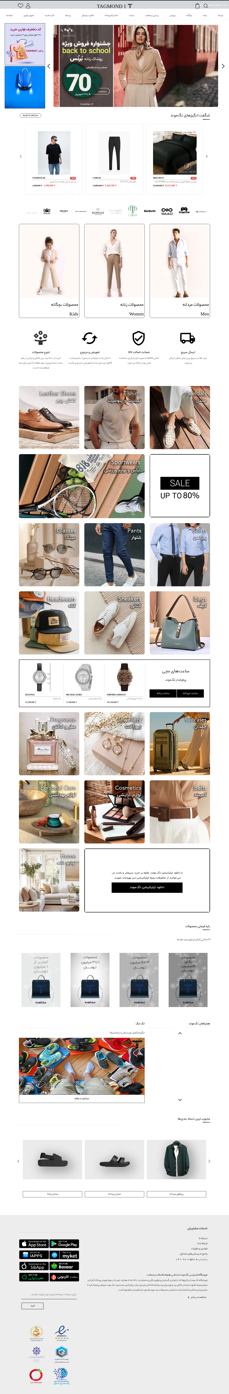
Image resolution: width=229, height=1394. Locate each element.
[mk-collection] (81, 212)
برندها (68, 15)
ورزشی (172, 15)
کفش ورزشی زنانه (176, 1194)
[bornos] (98, 212)
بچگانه (189, 15)
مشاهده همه (30, 115)
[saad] (167, 212)
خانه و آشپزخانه (111, 15)
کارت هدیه (49, 15)
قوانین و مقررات (199, 1249)
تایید (32, 1306)
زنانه (205, 15)
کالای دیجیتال (88, 15)
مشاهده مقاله (81, 1099)
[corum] (201, 212)
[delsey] (64, 212)
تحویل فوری (28, 15)
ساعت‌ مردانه (190, 693)
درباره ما (203, 1238)
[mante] (184, 212)
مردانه (220, 15)
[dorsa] (115, 212)
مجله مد (9, 15)
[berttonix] (150, 212)
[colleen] (133, 212)
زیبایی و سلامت (152, 15)
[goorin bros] (47, 212)
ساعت (131, 15)
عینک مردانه (115, 1194)
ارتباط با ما (202, 1244)
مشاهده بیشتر (199, 1297)
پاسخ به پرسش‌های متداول (194, 1254)
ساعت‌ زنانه (163, 693)
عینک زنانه (52, 1194)
